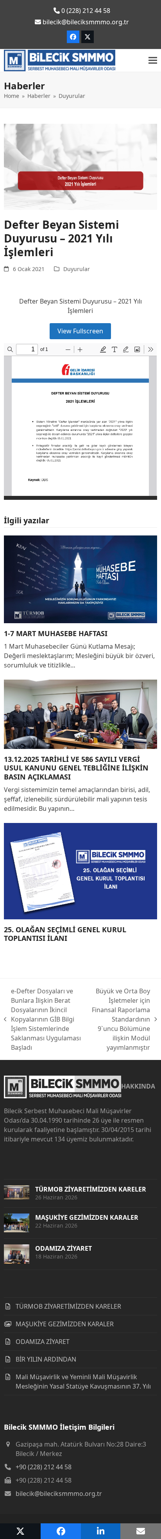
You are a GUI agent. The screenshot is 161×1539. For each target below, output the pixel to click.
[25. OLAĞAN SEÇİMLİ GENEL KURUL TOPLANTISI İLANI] (80, 870)
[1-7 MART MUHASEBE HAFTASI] (80, 578)
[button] (152, 60)
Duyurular (76, 269)
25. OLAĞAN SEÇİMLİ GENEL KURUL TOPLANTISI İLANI (65, 934)
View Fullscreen (80, 331)
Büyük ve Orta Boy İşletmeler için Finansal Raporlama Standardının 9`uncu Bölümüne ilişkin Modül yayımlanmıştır (120, 1019)
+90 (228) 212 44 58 (44, 1467)
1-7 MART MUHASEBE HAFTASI (55, 633)
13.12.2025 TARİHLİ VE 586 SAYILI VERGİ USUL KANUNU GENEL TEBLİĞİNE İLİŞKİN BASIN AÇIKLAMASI (76, 767)
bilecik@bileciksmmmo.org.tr (59, 1493)
